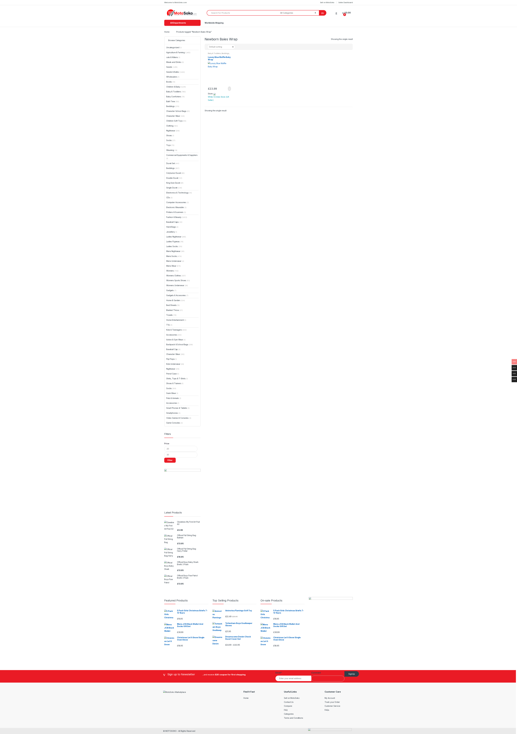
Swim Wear (172, 393)
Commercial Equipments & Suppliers (181, 156)
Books (170, 82)
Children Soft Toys (176, 121)
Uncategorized (174, 47)
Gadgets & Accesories (177, 295)
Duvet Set (172, 163)
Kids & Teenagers (176, 330)
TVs (169, 325)
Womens (172, 271)
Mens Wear (173, 266)
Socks (170, 140)
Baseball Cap (173, 349)
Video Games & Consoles (178, 418)
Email (278, 673)
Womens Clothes (176, 275)
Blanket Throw (174, 310)
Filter (169, 460)
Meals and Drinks (175, 62)
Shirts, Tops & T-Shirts (177, 378)
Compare (288, 706)
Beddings (225, 53)
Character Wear (175, 116)
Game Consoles (174, 423)
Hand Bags (172, 227)
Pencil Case (172, 374)
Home (166, 32)
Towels (171, 315)
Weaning (171, 150)
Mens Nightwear (175, 251)
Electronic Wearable (176, 207)
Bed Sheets (173, 305)
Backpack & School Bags (179, 344)
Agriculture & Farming (178, 52)
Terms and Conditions (293, 718)
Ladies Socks (174, 246)
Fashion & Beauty (176, 217)
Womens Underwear (177, 285)
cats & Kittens (173, 57)
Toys (170, 145)
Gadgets (171, 290)
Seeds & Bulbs (175, 72)
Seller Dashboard (345, 2)
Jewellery (171, 232)
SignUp (351, 674)
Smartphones (173, 413)
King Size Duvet (174, 183)
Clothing (172, 126)
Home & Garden (175, 300)
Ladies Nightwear (176, 237)
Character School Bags (178, 111)
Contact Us (289, 702)
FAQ (286, 710)
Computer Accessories (177, 202)
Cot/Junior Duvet (175, 173)
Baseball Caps (174, 222)
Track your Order (332, 702)
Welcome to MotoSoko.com (175, 2)
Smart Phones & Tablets (177, 408)
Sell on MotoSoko (327, 2)
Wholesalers (172, 77)
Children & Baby (176, 87)
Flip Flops (171, 359)
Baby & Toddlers (214, 53)
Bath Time (172, 101)
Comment (316, 673)
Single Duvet (174, 188)
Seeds (171, 67)
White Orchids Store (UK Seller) (218, 98)
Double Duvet (174, 178)
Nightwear (173, 130)
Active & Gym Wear (176, 339)
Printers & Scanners (176, 212)
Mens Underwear (175, 261)
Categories (289, 714)
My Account (330, 698)
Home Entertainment (176, 320)
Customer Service (332, 706)
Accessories (173, 335)
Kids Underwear (175, 364)
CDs (169, 197)
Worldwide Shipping (214, 23)
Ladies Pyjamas (174, 241)
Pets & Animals (173, 398)
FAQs (327, 710)
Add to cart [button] (228, 88)
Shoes (170, 135)
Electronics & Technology (179, 193)
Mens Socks (174, 256)
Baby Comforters (175, 96)
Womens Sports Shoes (178, 280)
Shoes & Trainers (174, 383)
